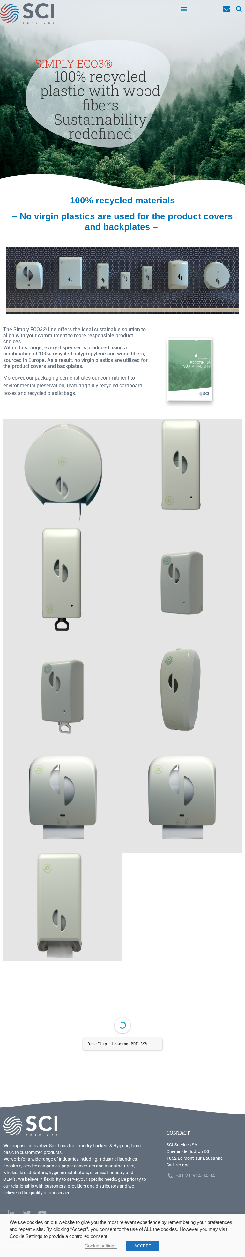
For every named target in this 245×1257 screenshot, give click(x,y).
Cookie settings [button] (101, 1245)
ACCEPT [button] (142, 1246)
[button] (183, 8)
